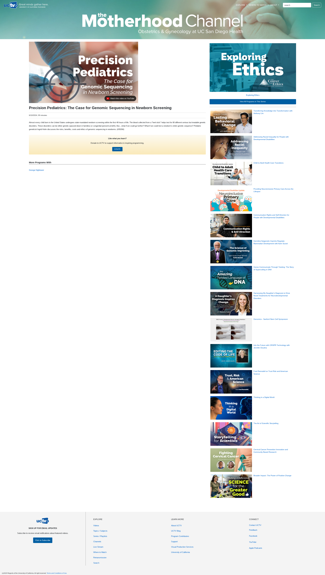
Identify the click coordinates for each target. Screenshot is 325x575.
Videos (96, 525)
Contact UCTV (255, 525)
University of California (180, 552)
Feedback (253, 530)
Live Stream (98, 547)
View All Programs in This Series (253, 102)
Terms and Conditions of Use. (57, 573)
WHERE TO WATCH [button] (258, 5)
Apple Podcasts (255, 548)
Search (317, 5)
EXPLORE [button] (241, 5)
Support (174, 541)
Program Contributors (180, 536)
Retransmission (99, 557)
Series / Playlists (100, 536)
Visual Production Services (182, 547)
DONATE (117, 149)
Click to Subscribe (42, 540)
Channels (97, 541)
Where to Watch (100, 552)
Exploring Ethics (252, 95)
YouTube (252, 542)
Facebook (253, 536)
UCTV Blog (176, 531)
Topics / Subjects (100, 531)
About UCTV (176, 525)
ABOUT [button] (274, 5)
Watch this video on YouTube (120, 99)
